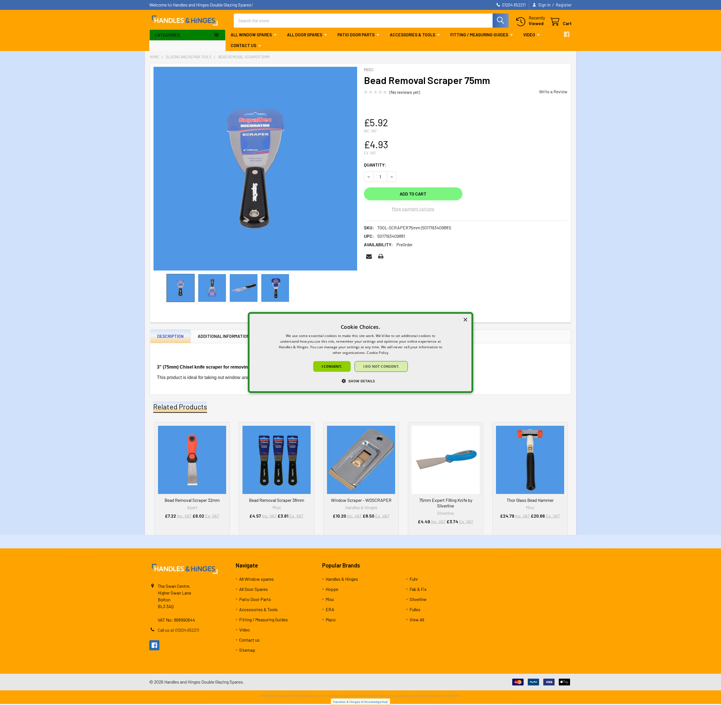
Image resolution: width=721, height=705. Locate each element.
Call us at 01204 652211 (178, 630)
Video (529, 34)
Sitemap (247, 650)
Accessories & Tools (412, 34)
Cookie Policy (377, 352)
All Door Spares (304, 34)
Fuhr (414, 579)
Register (564, 4)
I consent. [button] (332, 366)
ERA (330, 609)
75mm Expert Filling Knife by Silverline (445, 502)
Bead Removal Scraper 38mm (276, 500)
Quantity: (375, 164)
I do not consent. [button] (381, 366)
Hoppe (332, 589)
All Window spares (251, 34)
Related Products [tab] (180, 406)
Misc (330, 599)
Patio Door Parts (356, 34)
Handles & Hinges (342, 579)
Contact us (243, 45)
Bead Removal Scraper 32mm (192, 500)
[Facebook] (567, 34)
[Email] (369, 256)
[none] (255, 169)
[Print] (381, 256)
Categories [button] (167, 34)
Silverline (418, 599)
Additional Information (224, 336)
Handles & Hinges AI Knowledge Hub (360, 702)
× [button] (465, 320)
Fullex (415, 609)
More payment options (413, 208)
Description (170, 336)
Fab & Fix (418, 589)
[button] (360, 380)
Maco (331, 619)
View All (417, 619)
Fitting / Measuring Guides (479, 34)
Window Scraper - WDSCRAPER (361, 500)
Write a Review (553, 91)
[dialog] (360, 352)
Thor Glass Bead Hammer (530, 500)
